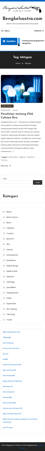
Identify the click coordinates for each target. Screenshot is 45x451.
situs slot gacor (9, 392)
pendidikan (11, 287)
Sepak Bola (11, 303)
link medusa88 (9, 375)
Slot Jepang (11, 309)
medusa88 (7, 397)
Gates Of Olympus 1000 (12, 364)
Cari (4, 178)
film (8, 244)
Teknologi (10, 314)
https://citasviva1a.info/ (12, 413)
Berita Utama (7, 106)
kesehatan (11, 260)
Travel (9, 319)
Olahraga (10, 282)
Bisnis (8, 222)
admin (15, 110)
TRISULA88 (7, 337)
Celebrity (10, 228)
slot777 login (8, 427)
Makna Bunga (12, 266)
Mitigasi (23, 157)
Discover (5, 166)
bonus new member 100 (12, 408)
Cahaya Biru (13, 157)
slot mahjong (8, 343)
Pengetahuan (12, 293)
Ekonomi (10, 239)
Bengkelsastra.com (22, 19)
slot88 (5, 359)
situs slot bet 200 (9, 370)
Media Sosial (11, 271)
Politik (8, 298)
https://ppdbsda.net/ (11, 332)
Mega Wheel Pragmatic (12, 381)
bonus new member (11, 348)
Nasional (10, 276)
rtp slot (5, 354)
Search (37, 30)
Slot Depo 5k (8, 386)
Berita (9, 212)
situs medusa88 (9, 403)
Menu (7, 30)
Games (9, 249)
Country (10, 233)
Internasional (12, 255)
